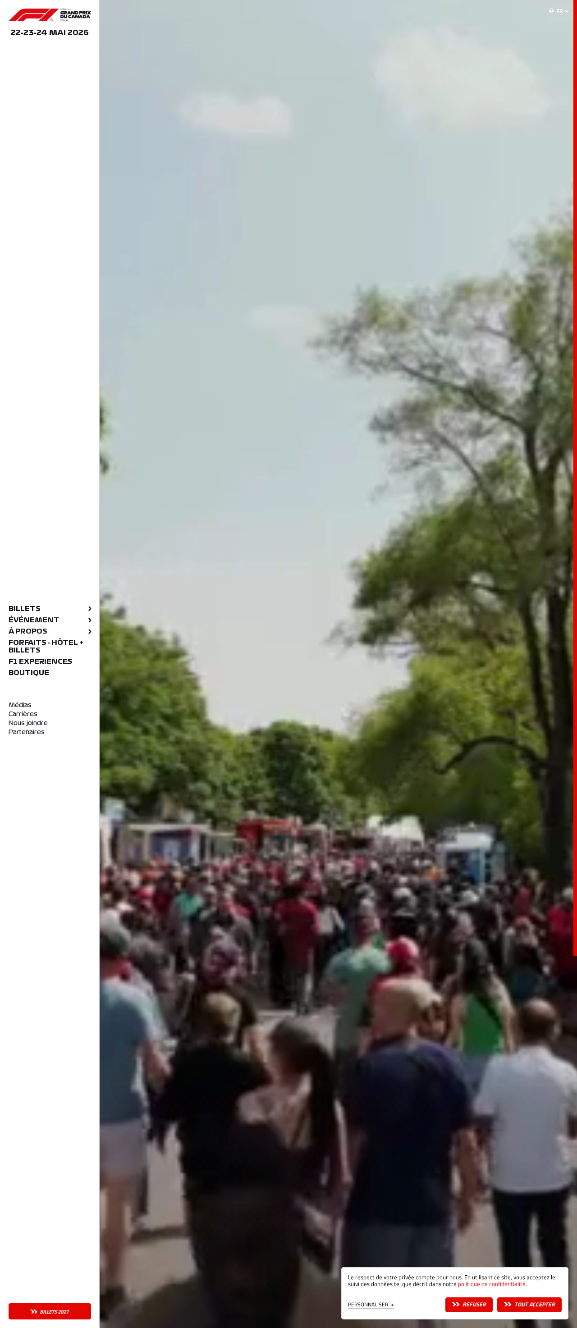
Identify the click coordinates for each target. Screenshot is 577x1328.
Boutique (29, 673)
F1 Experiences (40, 661)
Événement (34, 620)
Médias (20, 705)
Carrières (23, 714)
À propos (28, 631)
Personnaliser (371, 1305)
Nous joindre (28, 723)
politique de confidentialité (492, 1284)
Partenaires (27, 732)
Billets (25, 609)
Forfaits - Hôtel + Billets (46, 646)
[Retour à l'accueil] (50, 15)
